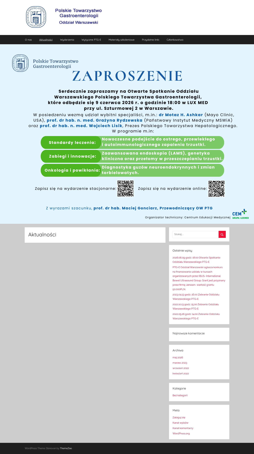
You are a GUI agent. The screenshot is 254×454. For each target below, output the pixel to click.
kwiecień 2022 (181, 373)
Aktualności (46, 39)
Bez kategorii (180, 395)
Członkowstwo (175, 39)
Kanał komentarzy (183, 428)
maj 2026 (178, 357)
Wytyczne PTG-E (91, 39)
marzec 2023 (180, 362)
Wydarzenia (67, 39)
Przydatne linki (150, 39)
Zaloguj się (179, 417)
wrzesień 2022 (181, 368)
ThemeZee (66, 448)
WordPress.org (181, 433)
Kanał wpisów (180, 422)
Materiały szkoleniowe (121, 39)
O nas (28, 39)
